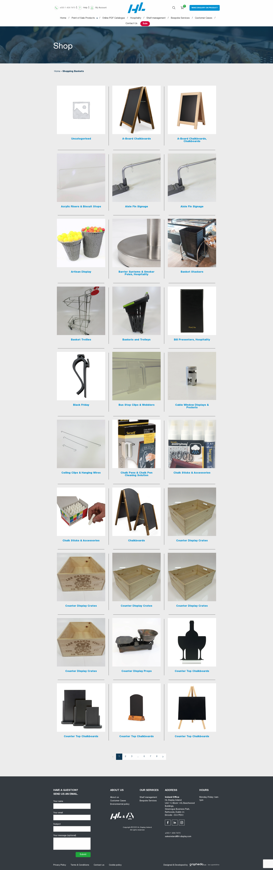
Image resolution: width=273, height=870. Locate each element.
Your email (58, 813)
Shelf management (148, 797)
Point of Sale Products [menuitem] (83, 18)
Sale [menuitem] (145, 24)
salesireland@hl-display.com (178, 837)
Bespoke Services (148, 801)
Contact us (99, 865)
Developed (180, 865)
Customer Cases (118, 801)
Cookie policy (115, 865)
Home (57, 71)
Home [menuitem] (63, 18)
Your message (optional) (64, 836)
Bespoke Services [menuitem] (180, 18)
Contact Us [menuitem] (131, 24)
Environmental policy (119, 804)
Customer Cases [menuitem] (203, 18)
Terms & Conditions (80, 865)
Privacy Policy (59, 865)
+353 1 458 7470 (172, 833)
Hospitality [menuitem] (135, 18)
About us (114, 797)
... (138, 756)
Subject (57, 824)
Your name (58, 801)
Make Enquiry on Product (205, 8)
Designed (168, 865)
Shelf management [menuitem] (156, 18)
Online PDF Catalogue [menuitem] (113, 18)
